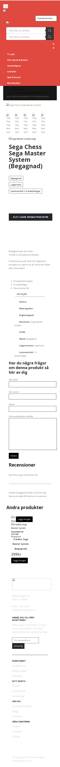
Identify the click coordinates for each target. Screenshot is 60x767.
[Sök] (50, 30)
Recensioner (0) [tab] (21, 288)
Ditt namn (13, 379)
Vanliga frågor (19, 670)
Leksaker (11, 71)
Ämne (11, 404)
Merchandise (13, 83)
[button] (5, 6)
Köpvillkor (17, 675)
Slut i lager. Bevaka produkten (30, 217)
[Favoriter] (47, 45)
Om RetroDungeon (22, 706)
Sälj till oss (17, 716)
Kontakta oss (19, 665)
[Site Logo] (12, 13)
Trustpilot (17, 731)
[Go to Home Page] (7, 89)
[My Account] (9, 5)
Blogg (15, 711)
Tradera (16, 726)
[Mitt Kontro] (52, 41)
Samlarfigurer (14, 65)
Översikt (16, 685)
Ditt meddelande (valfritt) (21, 416)
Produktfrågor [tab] (20, 284)
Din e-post (14, 391)
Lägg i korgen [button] (24, 519)
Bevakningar (18, 696)
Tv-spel (11, 54)
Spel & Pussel (14, 77)
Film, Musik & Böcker (17, 60)
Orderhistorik (19, 690)
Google (16, 736)
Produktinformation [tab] (23, 281)
